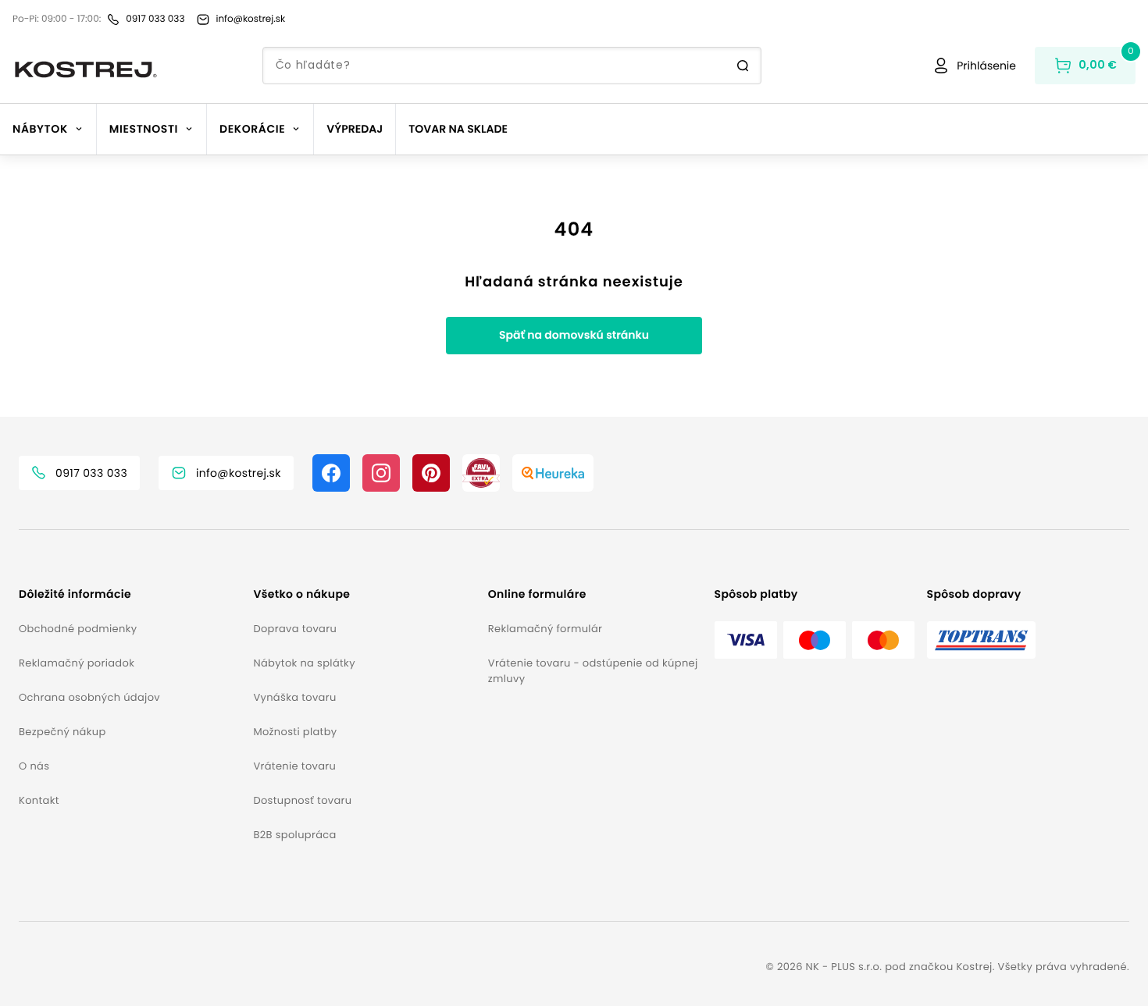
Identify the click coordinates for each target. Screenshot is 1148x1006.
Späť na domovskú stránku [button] (574, 335)
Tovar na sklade (458, 129)
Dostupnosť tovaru (302, 800)
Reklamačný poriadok (76, 663)
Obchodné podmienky (78, 628)
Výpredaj (354, 129)
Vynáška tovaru (294, 697)
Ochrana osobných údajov (89, 697)
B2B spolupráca (294, 834)
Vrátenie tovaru (294, 766)
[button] (130, 594)
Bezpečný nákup (62, 731)
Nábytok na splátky (304, 663)
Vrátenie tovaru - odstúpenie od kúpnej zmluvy (593, 671)
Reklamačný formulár (545, 628)
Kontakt (39, 800)
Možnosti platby (295, 731)
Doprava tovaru (295, 628)
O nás (34, 766)
